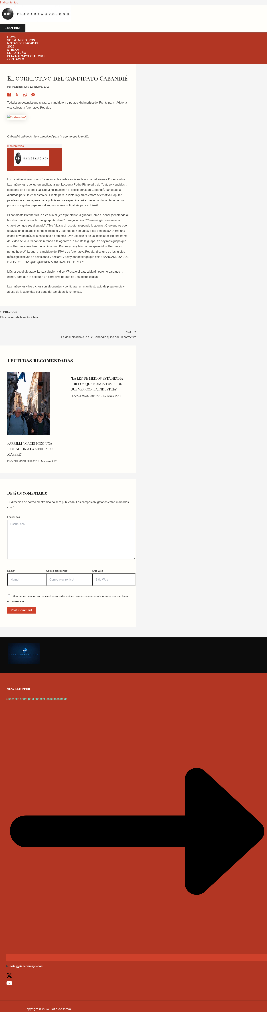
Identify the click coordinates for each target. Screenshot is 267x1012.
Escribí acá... (14, 516)
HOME (11, 37)
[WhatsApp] (25, 94)
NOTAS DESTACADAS (22, 43)
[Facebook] (9, 94)
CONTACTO (15, 59)
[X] (17, 94)
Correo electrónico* (57, 570)
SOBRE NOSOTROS (21, 40)
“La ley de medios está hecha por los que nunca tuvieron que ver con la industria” (96, 383)
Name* (11, 570)
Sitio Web (97, 570)
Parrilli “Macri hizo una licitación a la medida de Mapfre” (30, 448)
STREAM (13, 50)
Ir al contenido (9, 2)
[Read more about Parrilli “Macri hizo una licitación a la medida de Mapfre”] (28, 434)
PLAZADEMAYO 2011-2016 (26, 56)
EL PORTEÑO (16, 53)
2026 (10, 46)
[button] (12, 28)
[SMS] (33, 94)
